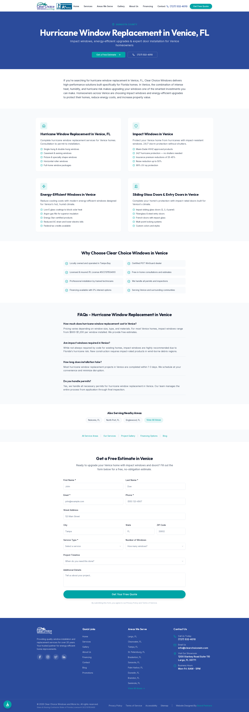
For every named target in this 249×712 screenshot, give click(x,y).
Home (76, 6)
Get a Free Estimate (106, 54)
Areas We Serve (105, 6)
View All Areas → (136, 688)
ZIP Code (161, 525)
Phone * (130, 495)
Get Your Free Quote (124, 594)
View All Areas (154, 420)
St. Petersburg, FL (136, 652)
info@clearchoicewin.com (193, 647)
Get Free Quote (201, 6)
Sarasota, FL (134, 662)
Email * (66, 495)
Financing (148, 6)
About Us (133, 6)
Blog (165, 436)
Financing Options (148, 436)
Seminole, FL (134, 683)
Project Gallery (128, 436)
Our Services (109, 436)
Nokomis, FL (94, 420)
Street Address (70, 510)
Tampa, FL (133, 647)
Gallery (121, 6)
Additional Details (72, 570)
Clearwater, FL (135, 641)
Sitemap (164, 705)
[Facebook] (40, 657)
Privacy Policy (115, 705)
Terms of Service (134, 705)
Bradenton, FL (134, 657)
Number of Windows (136, 540)
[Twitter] (56, 657)
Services (88, 6)
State (128, 525)
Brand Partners (204, 705)
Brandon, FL (133, 678)
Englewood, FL (133, 420)
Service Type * (70, 540)
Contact (161, 6)
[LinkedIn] (64, 657)
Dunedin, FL (133, 673)
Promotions (87, 673)
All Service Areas (90, 436)
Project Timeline (71, 555)
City (65, 525)
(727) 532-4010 (145, 54)
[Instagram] (48, 657)
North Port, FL (112, 420)
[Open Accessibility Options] (7, 704)
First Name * (69, 480)
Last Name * (132, 480)
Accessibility (151, 705)
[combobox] (93, 546)
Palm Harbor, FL (135, 667)
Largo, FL (132, 636)
